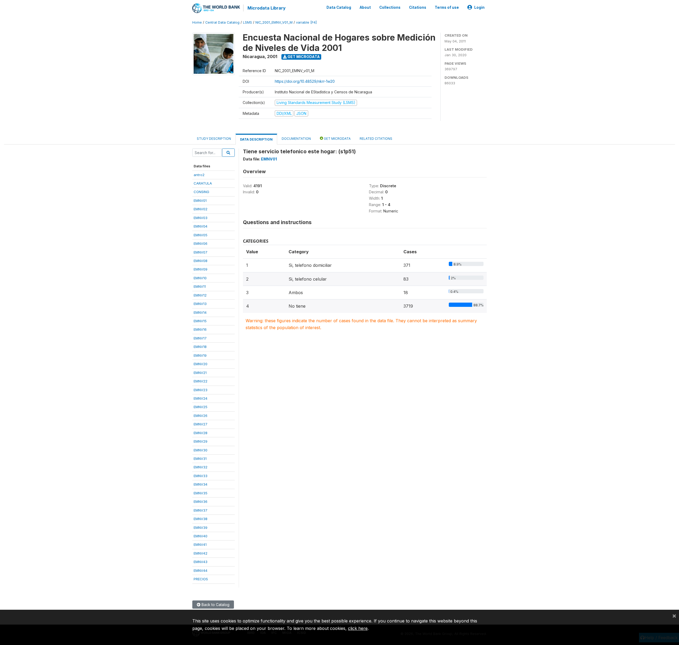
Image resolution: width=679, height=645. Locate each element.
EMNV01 (200, 200)
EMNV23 (200, 390)
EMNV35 (200, 493)
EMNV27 (200, 424)
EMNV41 (200, 544)
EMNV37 (200, 510)
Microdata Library (266, 8)
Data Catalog (339, 7)
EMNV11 (200, 286)
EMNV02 (200, 209)
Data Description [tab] (256, 139)
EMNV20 (200, 364)
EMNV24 (200, 398)
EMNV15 (200, 321)
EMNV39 (200, 527)
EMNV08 (200, 261)
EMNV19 (200, 355)
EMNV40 (200, 536)
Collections (390, 7)
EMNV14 (200, 312)
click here (358, 628)
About (365, 7)
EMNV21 (200, 373)
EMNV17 (200, 338)
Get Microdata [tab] (337, 139)
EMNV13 (200, 304)
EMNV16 (200, 329)
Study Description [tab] (214, 139)
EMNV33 (200, 476)
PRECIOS (201, 579)
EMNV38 (200, 519)
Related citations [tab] (376, 139)
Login (479, 7)
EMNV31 (200, 458)
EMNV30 (200, 450)
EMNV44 (200, 570)
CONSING (201, 192)
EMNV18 (200, 347)
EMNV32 (200, 467)
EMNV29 (200, 441)
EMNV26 (200, 415)
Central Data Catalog (222, 22)
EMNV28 (200, 433)
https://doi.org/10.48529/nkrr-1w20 (305, 81)
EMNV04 (200, 226)
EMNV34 (200, 484)
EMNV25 (200, 407)
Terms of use (447, 7)
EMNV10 (200, 278)
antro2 (199, 175)
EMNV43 (200, 562)
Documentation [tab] (296, 139)
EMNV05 (200, 235)
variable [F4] (306, 22)
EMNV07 (200, 252)
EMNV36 (200, 501)
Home (197, 22)
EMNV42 (200, 553)
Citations (417, 7)
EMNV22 (200, 381)
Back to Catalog (215, 604)
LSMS (247, 22)
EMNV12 (200, 295)
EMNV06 (200, 243)
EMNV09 (200, 269)
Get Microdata (303, 56)
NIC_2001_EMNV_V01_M (274, 22)
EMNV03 (200, 218)
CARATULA (203, 183)
